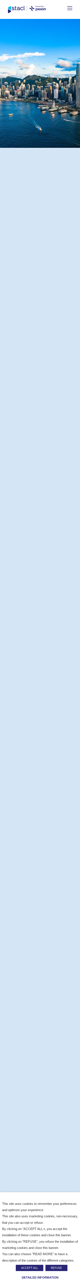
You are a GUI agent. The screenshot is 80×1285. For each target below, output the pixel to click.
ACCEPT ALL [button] (29, 1268)
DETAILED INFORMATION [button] (40, 1277)
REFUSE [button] (56, 1268)
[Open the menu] (69, 8)
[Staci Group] (27, 9)
